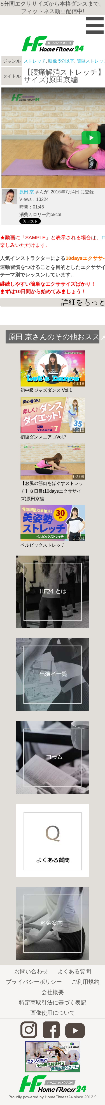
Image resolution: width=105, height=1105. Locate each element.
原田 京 (26, 191)
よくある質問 (74, 971)
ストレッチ (35, 61)
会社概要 (52, 992)
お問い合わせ (31, 971)
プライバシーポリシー (34, 982)
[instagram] (28, 1036)
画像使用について (52, 1013)
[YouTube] (75, 1036)
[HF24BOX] (52, 1071)
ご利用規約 (85, 982)
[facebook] (51, 1036)
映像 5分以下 (61, 61)
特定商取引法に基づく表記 (52, 1002)
